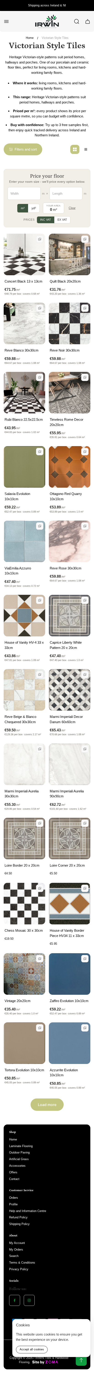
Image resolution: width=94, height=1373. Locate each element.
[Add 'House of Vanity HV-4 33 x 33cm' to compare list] (39, 600)
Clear (72, 208)
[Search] (77, 21)
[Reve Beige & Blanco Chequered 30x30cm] (24, 690)
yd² (33, 208)
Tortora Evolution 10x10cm (24, 1070)
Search (13, 1256)
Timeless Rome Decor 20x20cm (66, 422)
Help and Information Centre (27, 1211)
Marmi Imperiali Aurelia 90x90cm (67, 793)
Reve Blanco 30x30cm (22, 350)
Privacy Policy (18, 1269)
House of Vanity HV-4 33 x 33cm (24, 645)
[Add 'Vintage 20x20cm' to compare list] (39, 958)
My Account (17, 1243)
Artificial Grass (19, 1159)
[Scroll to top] (81, 1360)
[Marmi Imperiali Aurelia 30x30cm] (24, 764)
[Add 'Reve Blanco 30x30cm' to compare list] (39, 308)
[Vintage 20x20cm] (24, 974)
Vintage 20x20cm (18, 1001)
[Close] (84, 1325)
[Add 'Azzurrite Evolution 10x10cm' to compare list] (85, 1028)
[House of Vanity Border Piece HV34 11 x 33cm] (69, 903)
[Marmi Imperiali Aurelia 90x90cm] (69, 764)
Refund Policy (18, 1217)
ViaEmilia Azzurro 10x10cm (18, 570)
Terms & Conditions (22, 1262)
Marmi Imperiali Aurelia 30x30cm (22, 793)
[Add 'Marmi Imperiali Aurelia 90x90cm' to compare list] (85, 749)
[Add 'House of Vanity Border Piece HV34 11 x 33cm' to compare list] (85, 888)
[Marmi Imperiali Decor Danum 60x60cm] (69, 690)
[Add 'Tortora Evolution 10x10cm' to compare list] (39, 1028)
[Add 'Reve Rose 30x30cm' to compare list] (85, 526)
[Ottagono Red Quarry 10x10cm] (69, 467)
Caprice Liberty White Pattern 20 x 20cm (66, 645)
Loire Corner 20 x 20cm (67, 865)
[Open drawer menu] (6, 21)
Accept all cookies (32, 1349)
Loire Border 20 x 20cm (22, 865)
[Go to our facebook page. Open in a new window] (14, 1300)
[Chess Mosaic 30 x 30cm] (24, 903)
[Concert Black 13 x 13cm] (24, 254)
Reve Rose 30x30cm (65, 568)
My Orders (16, 1249)
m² (23, 208)
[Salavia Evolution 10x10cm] (24, 467)
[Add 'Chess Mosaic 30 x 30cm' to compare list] (39, 888)
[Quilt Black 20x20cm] (69, 254)
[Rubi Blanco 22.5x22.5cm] (24, 392)
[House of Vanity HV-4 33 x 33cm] (24, 615)
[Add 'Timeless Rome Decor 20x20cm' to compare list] (85, 377)
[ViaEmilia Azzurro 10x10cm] (24, 541)
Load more (47, 1104)
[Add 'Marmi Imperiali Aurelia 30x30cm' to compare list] (39, 749)
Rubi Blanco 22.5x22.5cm (24, 419)
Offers (13, 1172)
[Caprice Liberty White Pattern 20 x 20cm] (69, 615)
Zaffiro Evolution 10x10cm (69, 1001)
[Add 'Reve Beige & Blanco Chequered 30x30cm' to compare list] (39, 674)
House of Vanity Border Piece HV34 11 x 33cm (67, 933)
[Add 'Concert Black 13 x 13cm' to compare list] (39, 239)
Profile (13, 1204)
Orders (13, 1197)
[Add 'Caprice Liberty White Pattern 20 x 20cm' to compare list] (85, 600)
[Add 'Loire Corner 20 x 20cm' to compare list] (85, 823)
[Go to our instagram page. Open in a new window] (29, 1300)
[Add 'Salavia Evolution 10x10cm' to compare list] (39, 451)
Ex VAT (62, 219)
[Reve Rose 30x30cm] (69, 541)
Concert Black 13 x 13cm (23, 281)
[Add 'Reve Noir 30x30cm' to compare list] (85, 308)
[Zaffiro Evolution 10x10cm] (69, 974)
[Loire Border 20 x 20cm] (24, 838)
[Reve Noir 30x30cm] (69, 323)
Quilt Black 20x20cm (65, 281)
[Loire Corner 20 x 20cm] (69, 838)
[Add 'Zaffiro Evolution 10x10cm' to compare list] (85, 958)
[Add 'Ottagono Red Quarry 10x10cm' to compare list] (85, 451)
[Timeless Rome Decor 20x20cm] (69, 392)
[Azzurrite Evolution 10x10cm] (69, 1043)
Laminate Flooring (21, 1146)
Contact (14, 1179)
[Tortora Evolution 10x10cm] (24, 1043)
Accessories (17, 1165)
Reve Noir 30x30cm (65, 350)
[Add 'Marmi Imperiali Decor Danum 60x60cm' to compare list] (85, 674)
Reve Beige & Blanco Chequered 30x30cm (20, 719)
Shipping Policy (19, 1224)
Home (30, 38)
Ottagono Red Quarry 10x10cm (66, 496)
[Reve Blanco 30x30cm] (24, 323)
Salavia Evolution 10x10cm (17, 496)
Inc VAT (45, 219)
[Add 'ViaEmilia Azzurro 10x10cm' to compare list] (39, 526)
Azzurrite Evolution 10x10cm (64, 1072)
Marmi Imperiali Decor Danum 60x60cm (66, 719)
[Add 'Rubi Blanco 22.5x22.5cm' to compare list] (39, 377)
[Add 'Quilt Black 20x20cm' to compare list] (85, 239)
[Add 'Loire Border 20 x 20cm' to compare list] (39, 823)
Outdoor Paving (19, 1152)
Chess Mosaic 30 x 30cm (24, 930)
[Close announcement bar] (87, 5)
